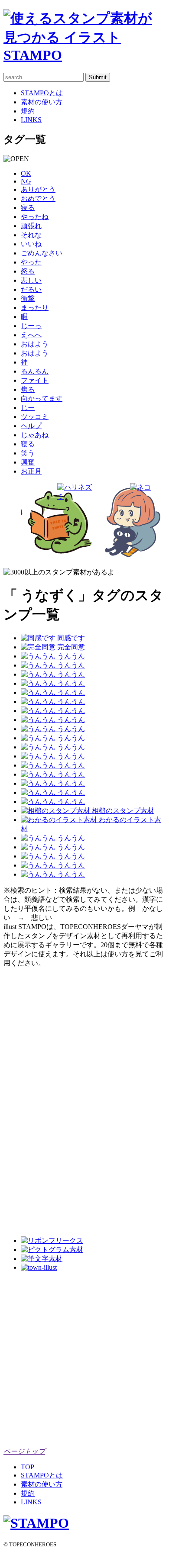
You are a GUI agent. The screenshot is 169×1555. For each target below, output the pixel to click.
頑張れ (31, 225)
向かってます (41, 398)
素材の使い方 (41, 102)
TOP (27, 1467)
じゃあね (35, 435)
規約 (28, 111)
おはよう (35, 344)
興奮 (28, 462)
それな (31, 235)
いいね (31, 244)
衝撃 (28, 298)
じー (28, 407)
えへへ (31, 335)
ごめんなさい (41, 253)
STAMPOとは (42, 93)
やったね (35, 216)
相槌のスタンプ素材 (122, 810)
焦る (28, 389)
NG (26, 181)
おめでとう (38, 198)
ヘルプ (31, 425)
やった (31, 262)
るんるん (35, 371)
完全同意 (70, 647)
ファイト (35, 380)
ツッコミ (35, 416)
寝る (28, 207)
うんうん (70, 656)
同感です (70, 638)
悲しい (31, 280)
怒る (28, 271)
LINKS (31, 119)
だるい (31, 289)
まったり (35, 307)
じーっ (31, 325)
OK (26, 173)
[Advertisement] (38, 1098)
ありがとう (38, 189)
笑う (28, 453)
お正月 (31, 471)
